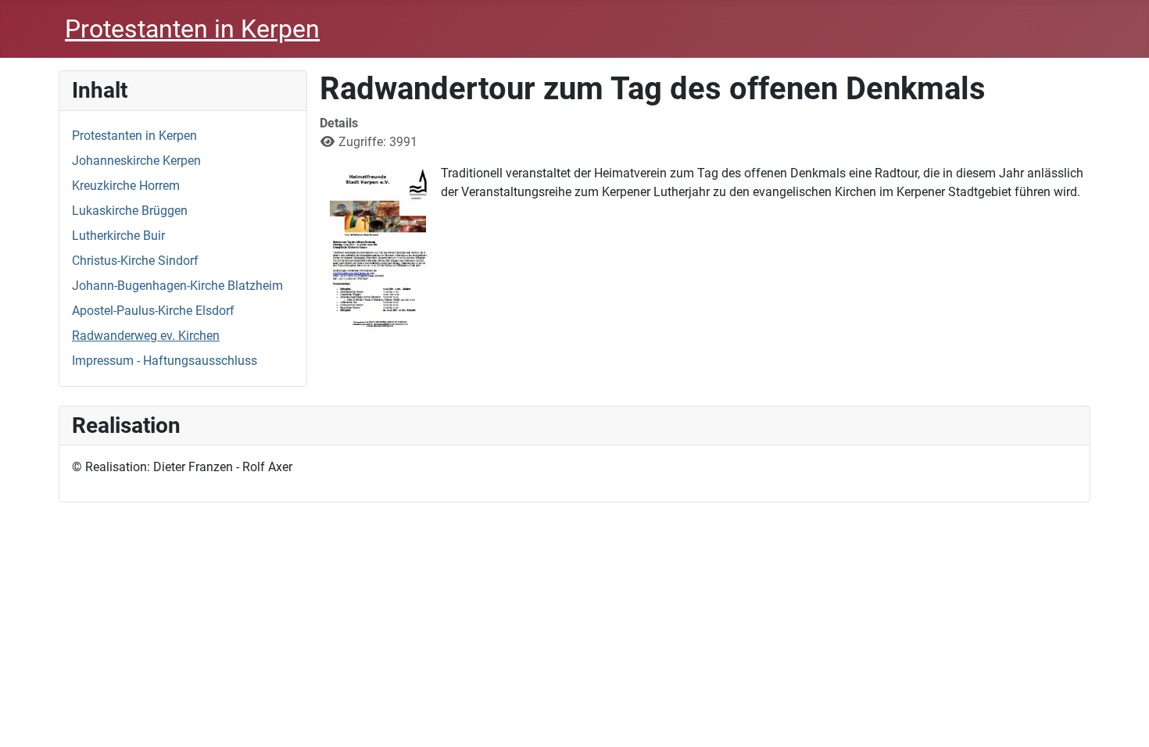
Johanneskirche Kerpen (136, 160)
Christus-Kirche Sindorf (135, 260)
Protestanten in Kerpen (134, 135)
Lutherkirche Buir (118, 235)
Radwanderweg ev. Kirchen (146, 335)
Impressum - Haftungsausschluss (164, 360)
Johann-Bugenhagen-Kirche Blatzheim (177, 285)
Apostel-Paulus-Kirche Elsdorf (153, 310)
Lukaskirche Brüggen (130, 210)
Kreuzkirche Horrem (126, 185)
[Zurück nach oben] (1121, 718)
